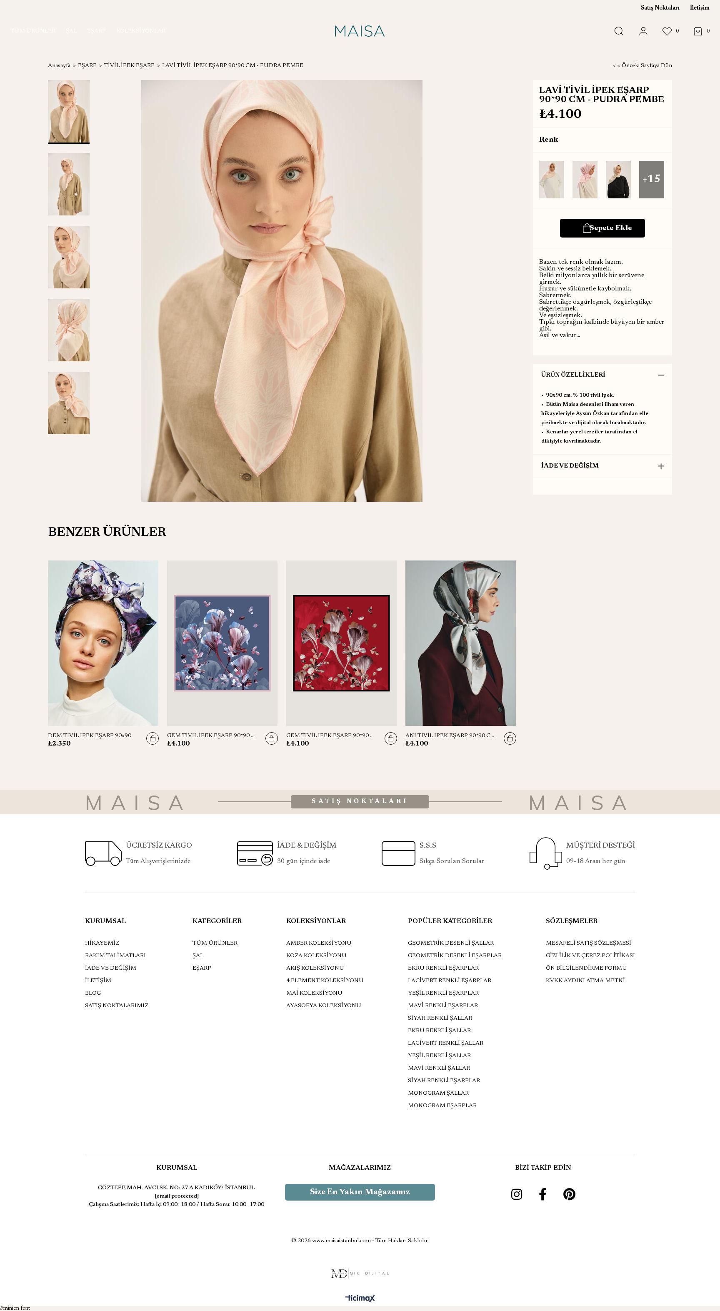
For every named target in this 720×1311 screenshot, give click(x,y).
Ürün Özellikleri (573, 375)
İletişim (700, 8)
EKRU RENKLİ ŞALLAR (439, 1031)
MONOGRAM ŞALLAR (438, 1093)
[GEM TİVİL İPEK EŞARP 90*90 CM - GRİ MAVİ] (222, 643)
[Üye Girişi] (643, 31)
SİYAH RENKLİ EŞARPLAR (444, 1081)
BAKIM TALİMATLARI (115, 956)
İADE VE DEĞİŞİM (570, 466)
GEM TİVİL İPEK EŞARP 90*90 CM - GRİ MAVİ (212, 736)
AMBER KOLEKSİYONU (319, 943)
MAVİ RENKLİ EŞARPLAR (443, 1006)
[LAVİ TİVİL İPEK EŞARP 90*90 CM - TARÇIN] (551, 180)
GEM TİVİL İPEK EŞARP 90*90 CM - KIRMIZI (331, 736)
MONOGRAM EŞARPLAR (442, 1106)
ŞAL (197, 956)
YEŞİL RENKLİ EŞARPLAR (443, 993)
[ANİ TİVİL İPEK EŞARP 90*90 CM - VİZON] (460, 643)
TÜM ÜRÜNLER (215, 943)
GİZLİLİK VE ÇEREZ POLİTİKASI (590, 956)
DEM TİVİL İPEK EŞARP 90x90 (89, 736)
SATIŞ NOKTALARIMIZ (116, 1006)
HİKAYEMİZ (102, 943)
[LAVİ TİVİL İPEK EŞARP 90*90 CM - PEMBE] (585, 180)
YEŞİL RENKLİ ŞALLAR (439, 1056)
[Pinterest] (569, 1194)
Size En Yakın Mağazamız (360, 1192)
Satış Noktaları (660, 8)
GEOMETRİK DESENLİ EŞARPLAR (455, 956)
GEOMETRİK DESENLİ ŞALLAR (451, 943)
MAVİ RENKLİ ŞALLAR (439, 1068)
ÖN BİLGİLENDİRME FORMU (586, 968)
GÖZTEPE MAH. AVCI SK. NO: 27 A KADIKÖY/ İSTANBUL (176, 1188)
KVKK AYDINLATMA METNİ (585, 981)
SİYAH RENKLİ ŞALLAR (440, 1018)
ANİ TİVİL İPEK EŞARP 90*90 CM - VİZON (450, 736)
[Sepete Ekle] (152, 738)
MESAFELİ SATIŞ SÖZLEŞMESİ (588, 943)
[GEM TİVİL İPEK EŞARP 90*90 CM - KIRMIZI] (341, 643)
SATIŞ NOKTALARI (360, 801)
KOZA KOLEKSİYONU (316, 956)
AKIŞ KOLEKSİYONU (315, 968)
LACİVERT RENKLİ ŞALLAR (445, 1043)
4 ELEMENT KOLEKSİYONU (325, 981)
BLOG (93, 993)
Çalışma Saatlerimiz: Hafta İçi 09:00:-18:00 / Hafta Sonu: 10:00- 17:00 (176, 1205)
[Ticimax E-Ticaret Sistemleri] (360, 1299)
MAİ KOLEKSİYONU (314, 993)
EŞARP (201, 968)
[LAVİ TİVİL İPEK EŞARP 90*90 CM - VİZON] (618, 180)
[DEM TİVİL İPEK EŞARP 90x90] (103, 643)
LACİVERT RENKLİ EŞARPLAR (449, 981)
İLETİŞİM (98, 981)
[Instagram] (516, 1194)
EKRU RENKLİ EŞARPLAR (443, 968)
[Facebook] (543, 1194)
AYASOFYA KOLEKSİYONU (323, 1006)
